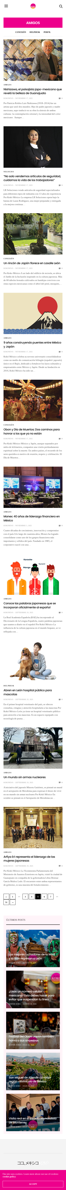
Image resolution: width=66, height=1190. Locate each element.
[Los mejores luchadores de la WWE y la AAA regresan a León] (33, 948)
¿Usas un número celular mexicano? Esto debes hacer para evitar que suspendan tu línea (31, 995)
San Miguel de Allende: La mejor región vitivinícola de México (30, 1079)
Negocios (9, 172)
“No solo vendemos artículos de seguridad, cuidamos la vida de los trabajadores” (32, 178)
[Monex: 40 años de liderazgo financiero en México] (33, 487)
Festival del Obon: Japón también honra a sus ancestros (31, 1038)
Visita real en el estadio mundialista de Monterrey (32, 1120)
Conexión (20, 32)
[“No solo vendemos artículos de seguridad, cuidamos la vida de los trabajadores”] (33, 147)
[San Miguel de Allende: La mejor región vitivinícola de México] (33, 1071)
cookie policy (9, 1176)
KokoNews (8, 98)
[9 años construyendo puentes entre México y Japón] (33, 313)
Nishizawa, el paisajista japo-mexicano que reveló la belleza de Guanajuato (33, 91)
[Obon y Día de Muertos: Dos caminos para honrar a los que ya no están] (33, 400)
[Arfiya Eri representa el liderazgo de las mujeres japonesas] (33, 827)
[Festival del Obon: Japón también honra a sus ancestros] (33, 1030)
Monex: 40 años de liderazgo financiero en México (32, 518)
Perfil (47, 32)
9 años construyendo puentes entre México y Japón (32, 344)
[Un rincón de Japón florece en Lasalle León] (33, 234)
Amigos (7, 85)
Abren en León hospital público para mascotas (28, 692)
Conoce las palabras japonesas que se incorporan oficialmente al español (30, 605)
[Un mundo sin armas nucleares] (33, 748)
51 (6, 902)
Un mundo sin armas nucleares (25, 777)
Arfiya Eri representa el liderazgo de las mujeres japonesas (29, 859)
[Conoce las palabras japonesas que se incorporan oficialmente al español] (33, 574)
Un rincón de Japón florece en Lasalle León (32, 263)
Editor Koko (15, 963)
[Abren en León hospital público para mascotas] (33, 661)
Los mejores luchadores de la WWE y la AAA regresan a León (32, 956)
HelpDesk (35, 32)
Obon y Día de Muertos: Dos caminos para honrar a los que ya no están (32, 431)
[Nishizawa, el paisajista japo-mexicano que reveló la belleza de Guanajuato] (33, 60)
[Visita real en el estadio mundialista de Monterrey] (33, 1112)
